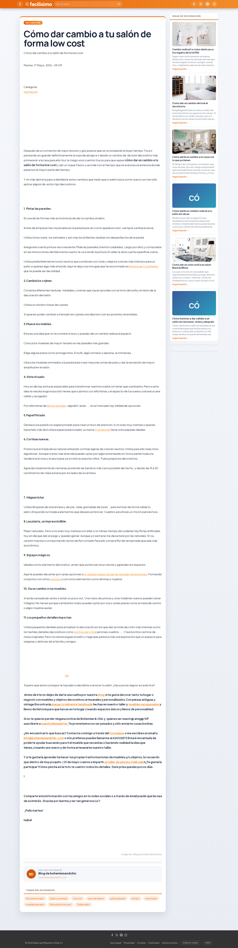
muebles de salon (35, 904)
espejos (55, 579)
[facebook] (194, 4)
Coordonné (102, 429)
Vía (66, 675)
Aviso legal (115, 943)
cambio (135, 898)
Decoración (33, 23)
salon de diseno (96, 898)
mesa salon (151, 898)
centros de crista (84, 632)
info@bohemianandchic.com (44, 738)
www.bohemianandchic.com (52, 877)
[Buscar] (119, 4)
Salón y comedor (58, 898)
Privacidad (129, 943)
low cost (77, 898)
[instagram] (214, 4)
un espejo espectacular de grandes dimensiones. (116, 574)
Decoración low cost (60, 904)
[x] (201, 4)
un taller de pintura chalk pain (124, 762)
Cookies (141, 943)
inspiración (31, 92)
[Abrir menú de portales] (20, 4)
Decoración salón (35, 898)
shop (101, 694)
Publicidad (153, 943)
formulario (117, 733)
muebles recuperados (144, 704)
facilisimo (41, 4)
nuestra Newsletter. (54, 723)
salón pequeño (117, 898)
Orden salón (83, 904)
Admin (208, 943)
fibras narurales (56, 405)
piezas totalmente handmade (72, 704)
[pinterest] (207, 4)
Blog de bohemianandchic (57, 873)
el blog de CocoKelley (144, 266)
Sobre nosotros (170, 943)
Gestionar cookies (190, 943)
